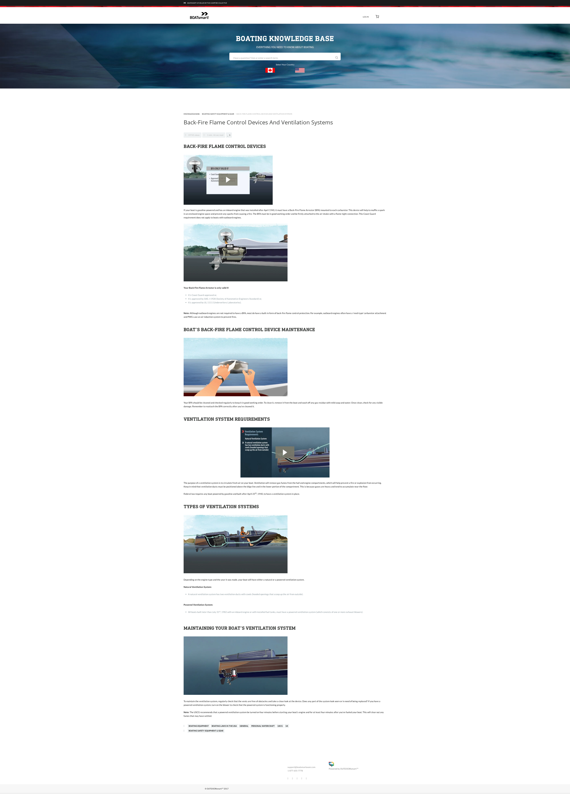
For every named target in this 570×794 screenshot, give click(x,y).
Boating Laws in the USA (224, 726)
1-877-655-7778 (295, 770)
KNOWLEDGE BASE (192, 114)
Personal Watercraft (263, 726)
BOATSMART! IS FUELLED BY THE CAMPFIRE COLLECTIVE (207, 3)
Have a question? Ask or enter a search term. (255, 57)
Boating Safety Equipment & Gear (218, 114)
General (244, 726)
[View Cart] (377, 17)
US (287, 726)
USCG (280, 726)
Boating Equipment (199, 726)
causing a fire (245, 213)
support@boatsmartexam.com (301, 767)
